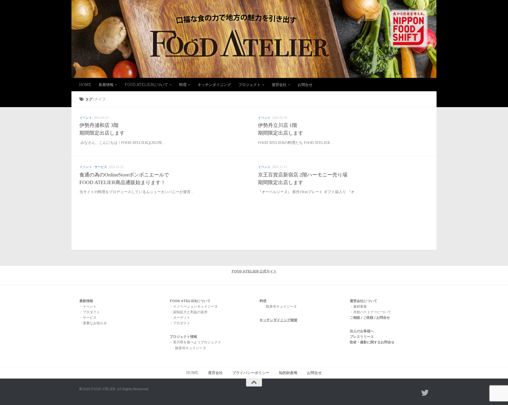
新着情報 (106, 84)
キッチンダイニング (214, 84)
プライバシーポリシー (250, 372)
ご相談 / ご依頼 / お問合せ (370, 317)
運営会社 (279, 84)
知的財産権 (288, 372)
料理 (183, 84)
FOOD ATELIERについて (146, 84)
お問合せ (305, 84)
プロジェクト (249, 84)
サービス (100, 167)
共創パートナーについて (372, 312)
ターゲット (181, 317)
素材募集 (360, 306)
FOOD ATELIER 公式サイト (254, 271)
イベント (85, 118)
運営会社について (363, 300)
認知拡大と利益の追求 (190, 312)
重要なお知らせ (95, 323)
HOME (85, 84)
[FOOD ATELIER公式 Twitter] (425, 393)
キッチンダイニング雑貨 (278, 319)
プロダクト (91, 312)
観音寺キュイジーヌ (281, 306)
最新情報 (86, 300)
